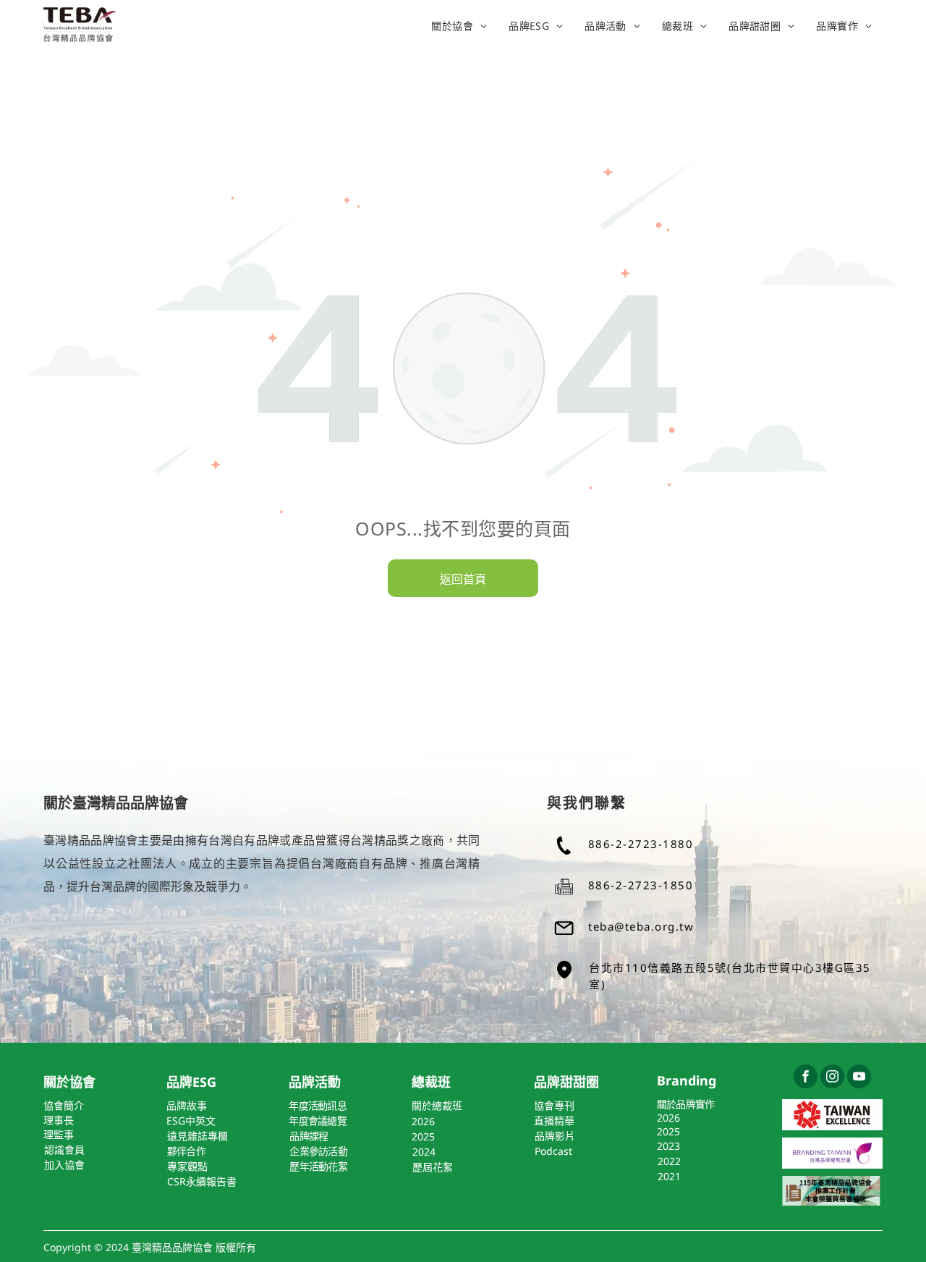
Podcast (553, 1151)
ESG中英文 (191, 1120)
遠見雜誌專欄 (197, 1136)
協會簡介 (63, 1105)
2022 (669, 1161)
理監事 (58, 1134)
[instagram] (832, 1078)
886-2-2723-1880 (641, 844)
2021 (669, 1176)
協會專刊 (554, 1105)
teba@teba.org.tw (641, 926)
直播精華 (554, 1120)
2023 (668, 1146)
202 (420, 1121)
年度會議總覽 (318, 1120)
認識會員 (64, 1149)
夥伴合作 (186, 1151)
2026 (668, 1118)
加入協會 (64, 1165)
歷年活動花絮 (318, 1166)
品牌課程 (308, 1136)
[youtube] (859, 1078)
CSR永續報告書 (202, 1181)
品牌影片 (555, 1136)
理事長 (58, 1120)
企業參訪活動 (318, 1151)
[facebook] (805, 1078)
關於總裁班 (437, 1105)
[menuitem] (459, 25)
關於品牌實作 (686, 1104)
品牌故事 (186, 1105)
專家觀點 (187, 1166)
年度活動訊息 (318, 1105)
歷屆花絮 (432, 1167)
